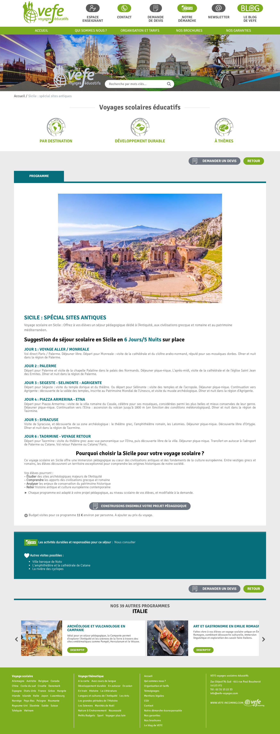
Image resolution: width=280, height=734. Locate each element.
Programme (39, 176)
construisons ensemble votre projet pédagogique (144, 506)
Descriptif (77, 650)
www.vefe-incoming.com (227, 702)
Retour (253, 161)
